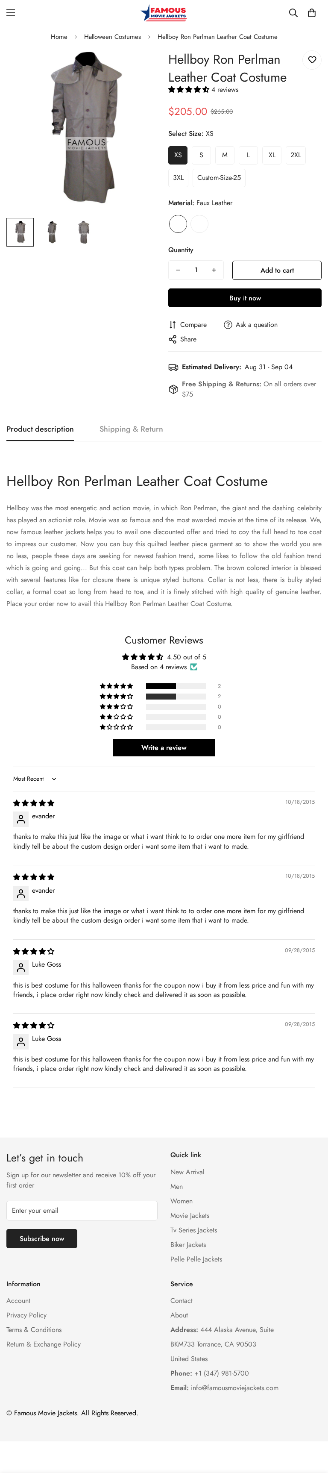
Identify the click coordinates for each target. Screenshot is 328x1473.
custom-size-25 (219, 177)
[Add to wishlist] (312, 60)
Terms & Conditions (34, 1330)
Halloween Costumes (112, 36)
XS (178, 155)
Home (59, 36)
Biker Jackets (188, 1245)
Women (181, 1201)
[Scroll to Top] (311, 1426)
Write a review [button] (164, 748)
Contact (181, 1300)
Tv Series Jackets (193, 1230)
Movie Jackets (189, 1215)
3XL (178, 177)
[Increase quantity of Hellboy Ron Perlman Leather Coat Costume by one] (214, 270)
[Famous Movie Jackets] (164, 13)
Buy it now (245, 298)
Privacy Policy (26, 1315)
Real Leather (199, 223)
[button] (312, 13)
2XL (295, 155)
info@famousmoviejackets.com (224, 1388)
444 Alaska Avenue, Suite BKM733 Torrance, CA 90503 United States (222, 1344)
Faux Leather (178, 223)
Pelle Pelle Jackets (196, 1259)
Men (176, 1186)
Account (18, 1300)
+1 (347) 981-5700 (209, 1373)
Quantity (180, 250)
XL (272, 155)
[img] (33, 803)
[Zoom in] (141, 66)
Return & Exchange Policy (43, 1344)
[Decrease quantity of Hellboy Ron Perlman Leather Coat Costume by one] (178, 270)
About (179, 1315)
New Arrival (187, 1172)
